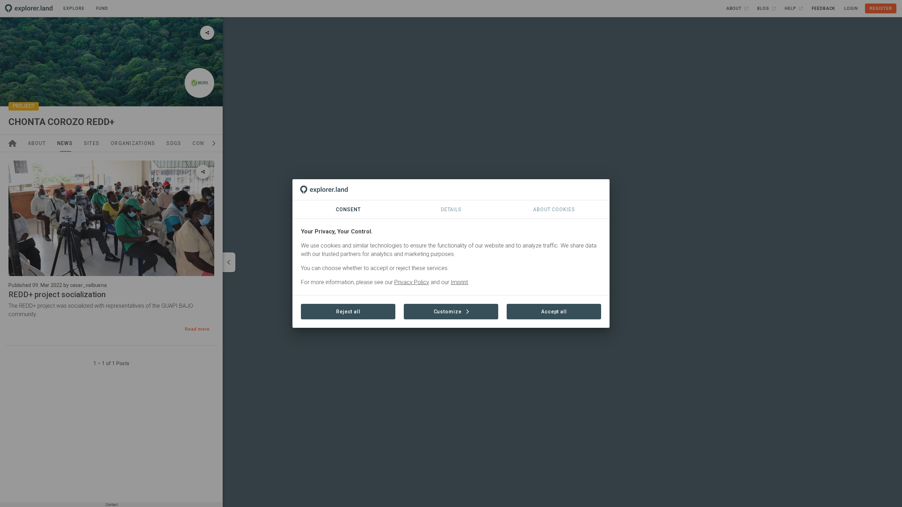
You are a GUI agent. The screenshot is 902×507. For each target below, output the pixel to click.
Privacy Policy (411, 282)
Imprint (459, 282)
